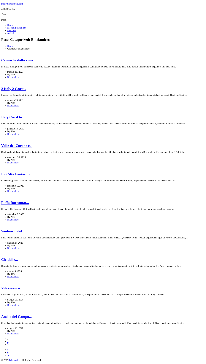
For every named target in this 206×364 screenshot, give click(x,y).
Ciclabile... (9, 260)
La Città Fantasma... (17, 174)
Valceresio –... (12, 288)
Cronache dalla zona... (18, 60)
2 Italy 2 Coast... (13, 89)
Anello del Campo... (16, 317)
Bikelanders (13, 77)
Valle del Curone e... (16, 146)
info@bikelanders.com (12, 3)
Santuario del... (13, 231)
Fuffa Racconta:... (15, 203)
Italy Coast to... (13, 117)
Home (10, 46)
